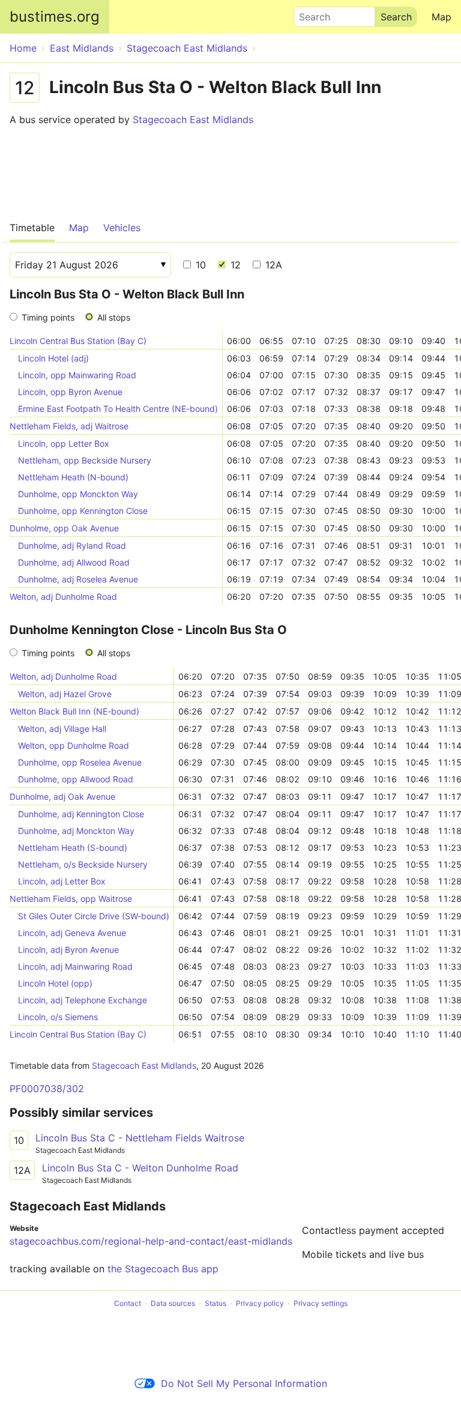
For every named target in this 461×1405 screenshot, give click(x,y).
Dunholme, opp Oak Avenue (64, 528)
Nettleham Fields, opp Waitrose (71, 898)
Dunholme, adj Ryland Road (72, 545)
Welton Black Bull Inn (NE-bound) (74, 711)
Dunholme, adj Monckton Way (76, 831)
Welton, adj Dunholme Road (63, 596)
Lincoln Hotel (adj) (53, 358)
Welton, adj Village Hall (62, 729)
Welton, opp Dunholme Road (73, 745)
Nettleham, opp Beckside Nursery (84, 460)
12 (234, 265)
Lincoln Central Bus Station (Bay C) (78, 341)
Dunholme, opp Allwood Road (75, 779)
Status (215, 1303)
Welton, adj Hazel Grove (65, 694)
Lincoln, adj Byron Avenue (68, 949)
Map (441, 17)
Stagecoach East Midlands (193, 119)
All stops (113, 317)
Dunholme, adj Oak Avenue (62, 796)
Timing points (48, 317)
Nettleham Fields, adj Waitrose (69, 426)
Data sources (173, 1303)
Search (309, 14)
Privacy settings (321, 1303)
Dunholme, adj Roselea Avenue (78, 579)
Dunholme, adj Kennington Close (81, 814)
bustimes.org (55, 16)
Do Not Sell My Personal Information (244, 1383)
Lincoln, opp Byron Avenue (70, 392)
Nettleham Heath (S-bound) (72, 847)
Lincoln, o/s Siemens (58, 1017)
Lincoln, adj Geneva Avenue (72, 933)
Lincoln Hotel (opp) (55, 983)
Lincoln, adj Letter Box (62, 881)
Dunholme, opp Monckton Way (78, 494)
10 (199, 265)
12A (272, 265)
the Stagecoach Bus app (162, 1269)
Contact (127, 1303)
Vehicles (121, 228)
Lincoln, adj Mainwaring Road (75, 966)
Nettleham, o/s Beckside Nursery (83, 864)
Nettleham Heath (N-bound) (73, 477)
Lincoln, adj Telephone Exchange (82, 1000)
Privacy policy (260, 1303)
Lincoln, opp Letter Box (63, 443)
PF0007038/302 (47, 1089)
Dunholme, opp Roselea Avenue (80, 762)
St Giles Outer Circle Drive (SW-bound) (93, 916)
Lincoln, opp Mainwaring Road (77, 375)
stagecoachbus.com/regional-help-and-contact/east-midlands (151, 1241)
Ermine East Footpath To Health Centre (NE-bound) (118, 408)
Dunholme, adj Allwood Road (74, 562)
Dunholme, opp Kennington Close (83, 511)
